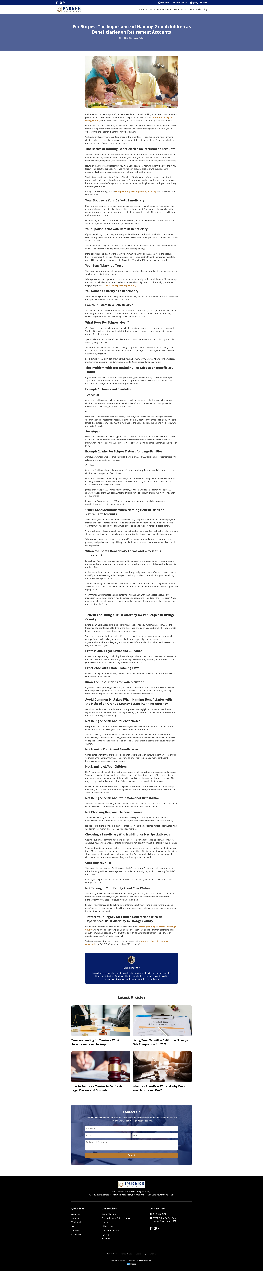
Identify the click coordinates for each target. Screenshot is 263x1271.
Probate (105, 1222)
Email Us (165, 2)
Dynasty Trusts (109, 1234)
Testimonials (195, 9)
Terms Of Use (126, 1254)
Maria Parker (139, 38)
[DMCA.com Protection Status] (131, 1264)
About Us (150, 9)
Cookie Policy (141, 1254)
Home (141, 9)
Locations (179, 9)
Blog (205, 9)
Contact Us (181, 2)
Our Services (163, 9)
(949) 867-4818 (200, 2)
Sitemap (153, 1254)
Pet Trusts (106, 1238)
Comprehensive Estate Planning (117, 1218)
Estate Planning (109, 1214)
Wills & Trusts (108, 1226)
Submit (131, 1155)
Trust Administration (111, 1230)
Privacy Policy (112, 1254)
